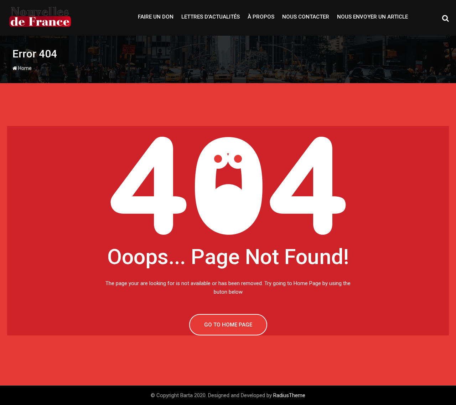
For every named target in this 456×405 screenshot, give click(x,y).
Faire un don (155, 17)
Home (24, 68)
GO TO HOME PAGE (228, 325)
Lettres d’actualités (210, 17)
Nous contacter (305, 17)
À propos (261, 17)
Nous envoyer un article (372, 17)
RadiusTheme (289, 395)
